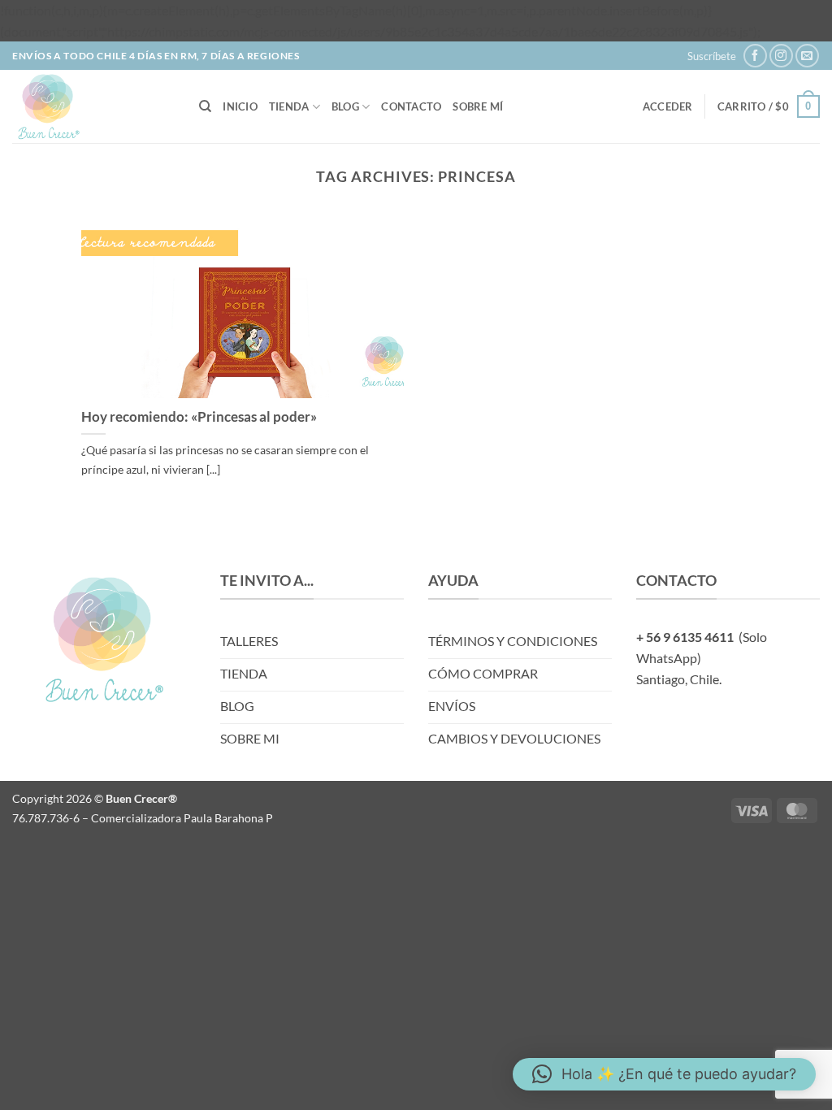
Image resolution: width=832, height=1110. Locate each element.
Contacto (411, 106)
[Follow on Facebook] (755, 55)
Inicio (240, 106)
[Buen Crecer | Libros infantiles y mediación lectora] (93, 106)
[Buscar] (205, 106)
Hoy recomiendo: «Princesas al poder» (199, 417)
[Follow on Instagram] (781, 55)
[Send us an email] (807, 55)
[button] (711, 56)
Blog (345, 106)
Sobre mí (478, 106)
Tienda (289, 106)
